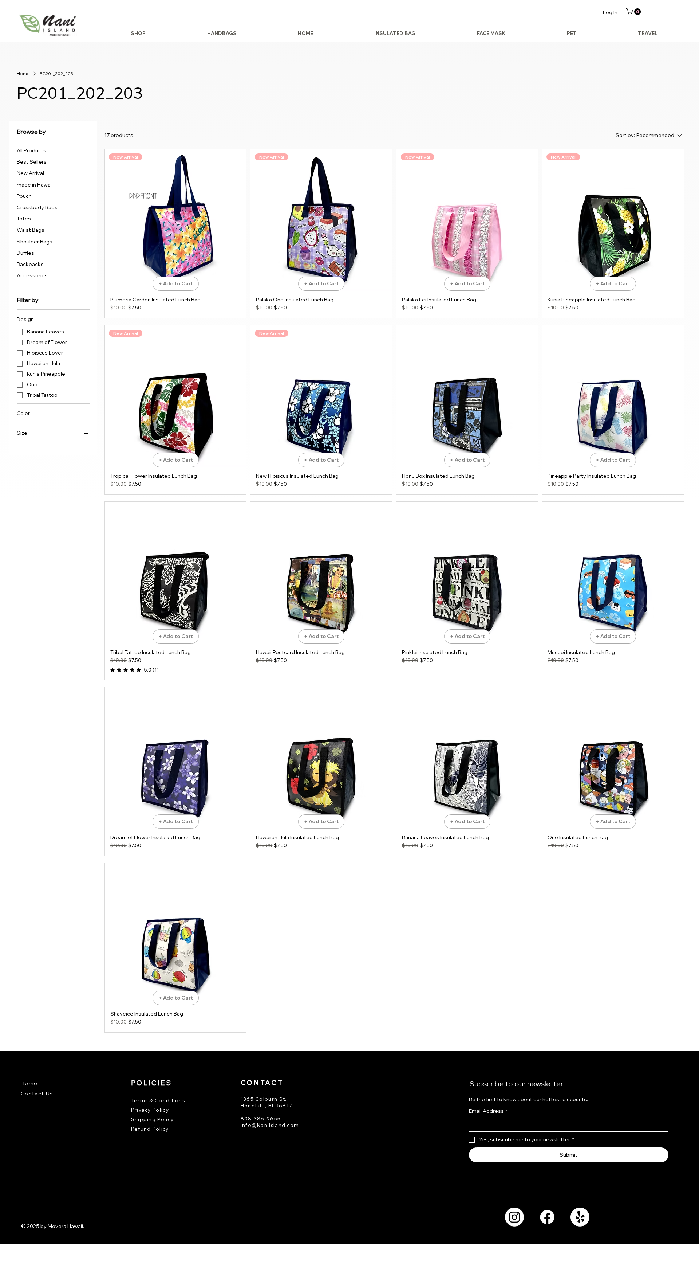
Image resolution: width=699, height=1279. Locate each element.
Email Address (488, 1111)
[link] (134, 669)
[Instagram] (514, 1217)
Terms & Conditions (158, 1100)
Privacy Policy (150, 1110)
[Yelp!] (579, 1217)
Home (29, 1083)
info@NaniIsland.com (270, 1125)
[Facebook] (547, 1217)
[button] (634, 11)
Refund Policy (150, 1129)
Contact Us (37, 1093)
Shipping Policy (152, 1119)
